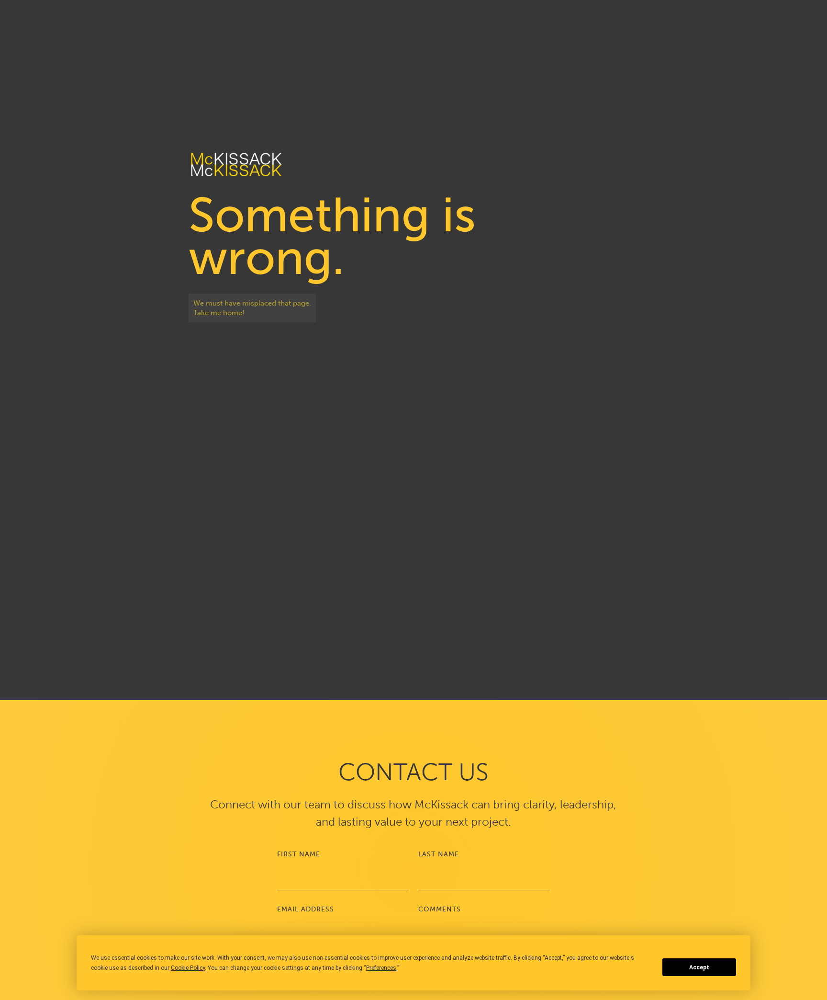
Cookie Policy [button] (188, 968)
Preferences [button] (381, 968)
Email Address (305, 909)
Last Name (438, 854)
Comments (439, 909)
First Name (298, 854)
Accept (699, 967)
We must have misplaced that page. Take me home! (252, 308)
